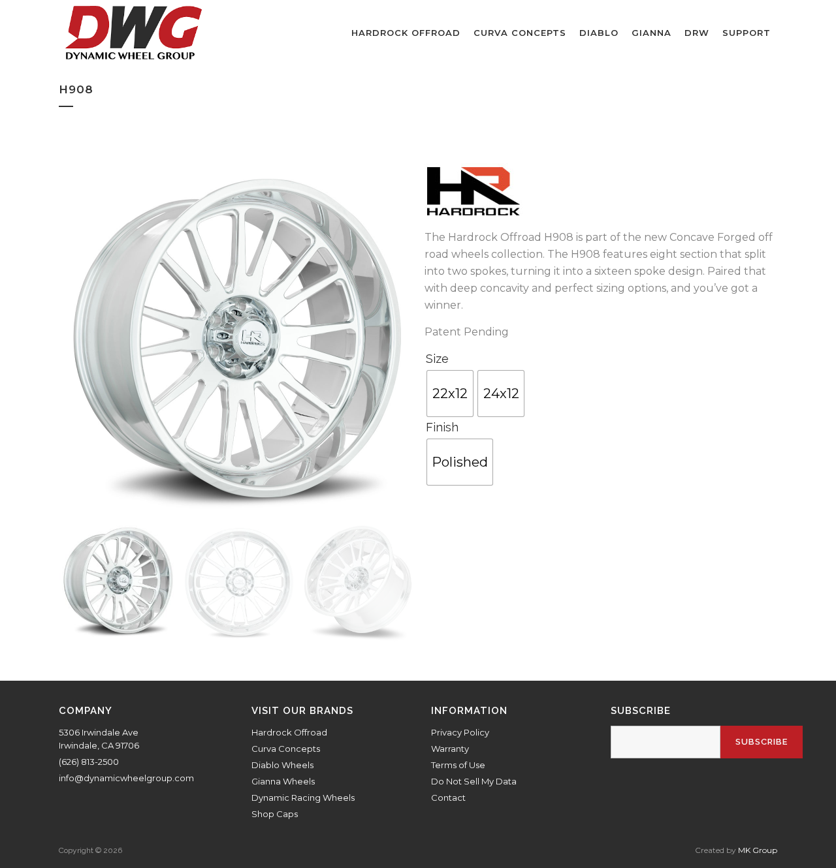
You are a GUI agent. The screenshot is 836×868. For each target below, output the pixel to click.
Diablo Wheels (282, 765)
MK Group (757, 850)
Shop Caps (274, 814)
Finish (442, 427)
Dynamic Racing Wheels (303, 797)
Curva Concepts (285, 748)
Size (437, 358)
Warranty (450, 748)
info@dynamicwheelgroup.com (126, 778)
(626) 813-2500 (89, 761)
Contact (448, 797)
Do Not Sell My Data (474, 781)
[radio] (450, 393)
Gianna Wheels (283, 781)
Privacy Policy (460, 732)
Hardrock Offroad (289, 732)
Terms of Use (458, 765)
